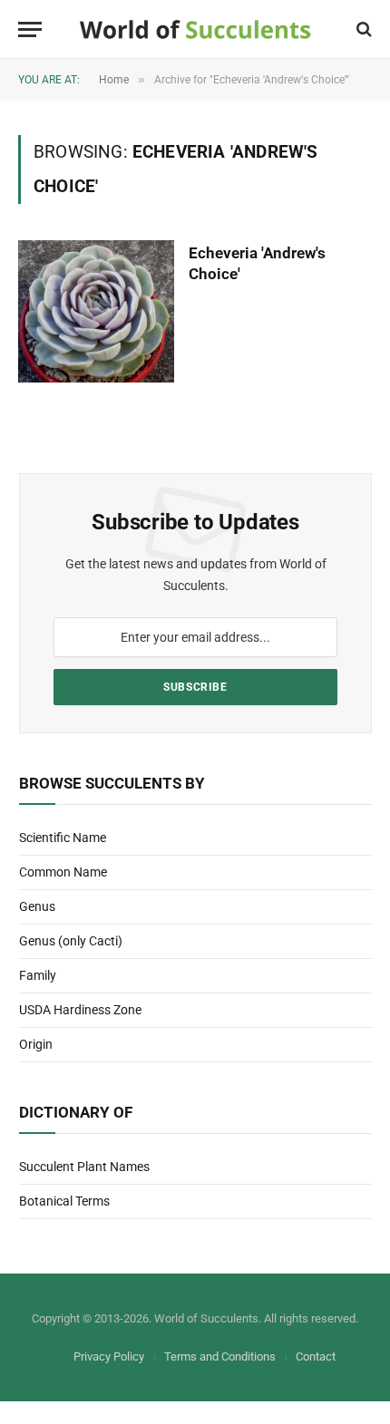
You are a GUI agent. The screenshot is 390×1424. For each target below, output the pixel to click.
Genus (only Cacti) (70, 941)
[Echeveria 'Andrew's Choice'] (96, 311)
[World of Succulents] (195, 29)
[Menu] (30, 29)
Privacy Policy (108, 1356)
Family (37, 975)
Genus (37, 906)
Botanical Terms (64, 1201)
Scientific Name (62, 837)
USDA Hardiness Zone (80, 1010)
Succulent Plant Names (84, 1166)
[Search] (362, 29)
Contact (316, 1356)
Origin (36, 1044)
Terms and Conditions (220, 1356)
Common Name (63, 872)
